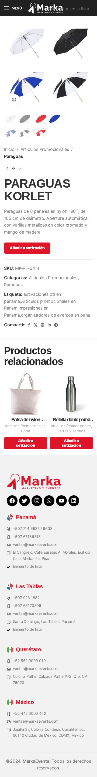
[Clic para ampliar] (14, 100)
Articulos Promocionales (44, 149)
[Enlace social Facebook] (29, 325)
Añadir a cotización (27, 247)
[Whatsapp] (49, 500)
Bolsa (25, 431)
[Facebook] (12, 500)
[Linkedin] (73, 500)
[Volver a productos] (14, 168)
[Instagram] (37, 500)
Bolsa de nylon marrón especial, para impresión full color (26, 419)
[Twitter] (24, 500)
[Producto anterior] (7, 168)
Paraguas (13, 156)
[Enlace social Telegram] (56, 325)
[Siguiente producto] (20, 168)
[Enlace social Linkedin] (49, 325)
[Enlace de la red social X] (35, 325)
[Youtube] (61, 500)
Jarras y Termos (71, 431)
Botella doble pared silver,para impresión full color (71, 419)
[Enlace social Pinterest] (42, 325)
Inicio (9, 149)
